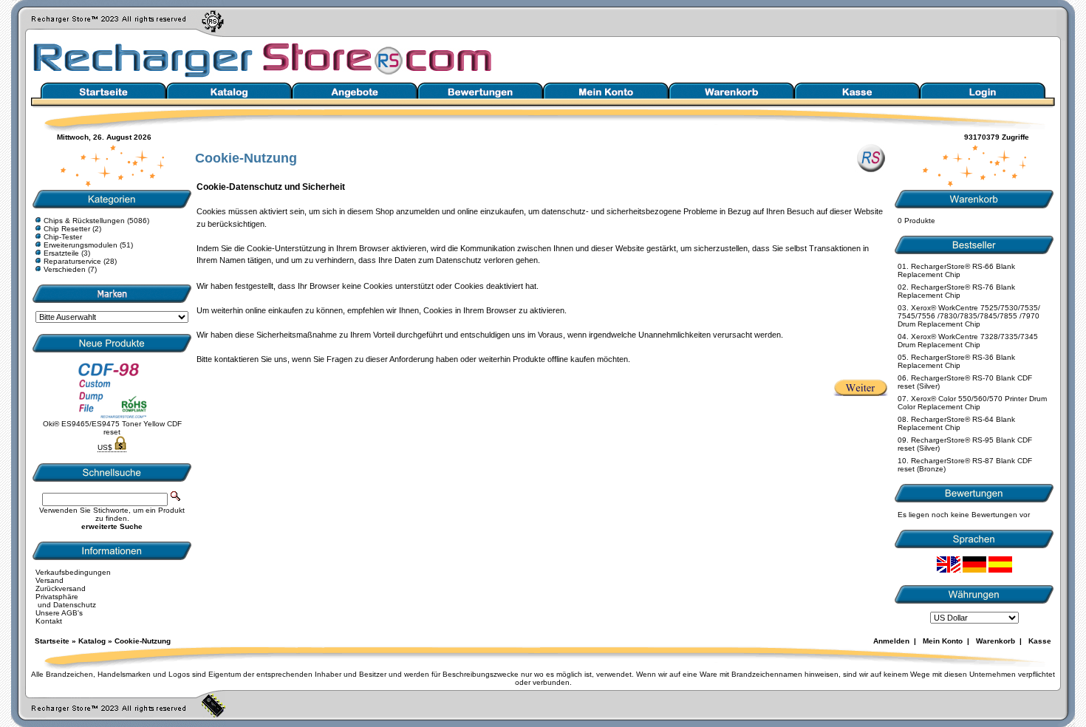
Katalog (92, 641)
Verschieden (65, 269)
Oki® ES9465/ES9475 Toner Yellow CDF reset (112, 428)
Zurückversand (60, 588)
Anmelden (891, 641)
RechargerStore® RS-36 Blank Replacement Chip (956, 361)
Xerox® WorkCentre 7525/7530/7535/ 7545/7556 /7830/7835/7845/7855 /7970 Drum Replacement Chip (969, 316)
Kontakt (48, 621)
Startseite (52, 641)
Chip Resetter (67, 229)
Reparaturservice (72, 261)
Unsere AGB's (59, 613)
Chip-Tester (63, 237)
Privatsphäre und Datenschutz (65, 601)
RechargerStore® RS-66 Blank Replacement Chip (956, 270)
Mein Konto (943, 641)
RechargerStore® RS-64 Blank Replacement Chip (956, 423)
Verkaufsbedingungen (73, 572)
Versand (49, 580)
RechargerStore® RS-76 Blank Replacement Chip (956, 291)
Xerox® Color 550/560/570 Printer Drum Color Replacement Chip (972, 403)
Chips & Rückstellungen (84, 220)
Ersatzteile (61, 253)
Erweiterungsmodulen (80, 245)
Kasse (1039, 641)
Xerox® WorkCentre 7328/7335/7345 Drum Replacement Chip (968, 340)
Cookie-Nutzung (143, 641)
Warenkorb (995, 641)
